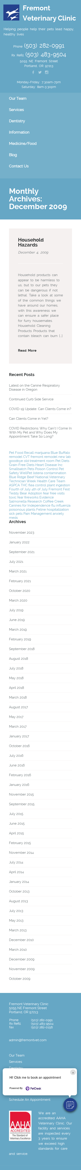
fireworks (31, 497)
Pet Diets (62, 461)
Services (15, 1062)
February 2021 (20, 581)
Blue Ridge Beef (21, 477)
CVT (26, 457)
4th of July (40, 489)
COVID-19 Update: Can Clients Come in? (40, 409)
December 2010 (21, 940)
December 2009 (21, 959)
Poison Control (46, 469)
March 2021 (18, 571)
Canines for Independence (29, 505)
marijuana (42, 453)
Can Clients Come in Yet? (28, 419)
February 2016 (20, 775)
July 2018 (16, 668)
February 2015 (20, 843)
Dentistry (16, 1068)
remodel (15, 457)
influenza (63, 505)
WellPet (26, 473)
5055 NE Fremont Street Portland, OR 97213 (28, 1010)
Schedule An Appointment (29, 1100)
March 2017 (18, 727)
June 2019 (17, 620)
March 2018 (18, 697)
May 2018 (16, 678)
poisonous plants (22, 510)
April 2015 (16, 833)
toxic (12, 497)
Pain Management (37, 514)
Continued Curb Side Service (31, 399)
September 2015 (21, 804)
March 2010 (18, 950)
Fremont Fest (59, 489)
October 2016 (19, 746)
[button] (70, 1105)
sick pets (15, 514)
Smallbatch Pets (21, 469)
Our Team (17, 1055)
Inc (60, 465)
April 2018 (16, 688)
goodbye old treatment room (31, 461)
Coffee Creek (53, 501)
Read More (27, 350)
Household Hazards (31, 242)
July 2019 (16, 610)
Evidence (46, 497)
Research (34, 501)
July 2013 (16, 911)
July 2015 (16, 814)
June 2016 (17, 765)
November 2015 (21, 794)
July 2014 (16, 862)
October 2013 (19, 891)
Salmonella (18, 501)
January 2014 (19, 882)
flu (53, 505)
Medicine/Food (23, 143)
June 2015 (17, 824)
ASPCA (14, 485)
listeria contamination (49, 473)
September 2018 (22, 649)
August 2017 (18, 707)
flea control (37, 485)
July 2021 (16, 562)
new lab (64, 457)
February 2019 (20, 639)
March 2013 (18, 930)
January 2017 (19, 736)
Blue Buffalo (60, 453)
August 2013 (18, 901)
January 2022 (19, 542)
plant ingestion (58, 485)
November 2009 (22, 969)
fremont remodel (44, 457)
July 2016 (16, 756)
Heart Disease (46, 465)
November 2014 (21, 853)
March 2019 (18, 630)
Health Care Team (51, 481)
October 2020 (19, 591)
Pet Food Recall (21, 453)
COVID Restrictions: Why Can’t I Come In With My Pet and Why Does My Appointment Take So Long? (40, 432)
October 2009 (19, 979)
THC (24, 485)
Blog (13, 154)
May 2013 (16, 920)
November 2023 (21, 533)
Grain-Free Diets (21, 465)
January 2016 (19, 785)
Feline (41, 510)
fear (20, 497)
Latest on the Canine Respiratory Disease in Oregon (34, 387)
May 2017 (16, 717)
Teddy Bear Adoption (25, 493)
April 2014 (16, 872)
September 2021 (21, 552)
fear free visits (54, 493)
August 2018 (18, 659)
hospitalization (58, 510)
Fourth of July (20, 489)
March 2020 (18, 600)
